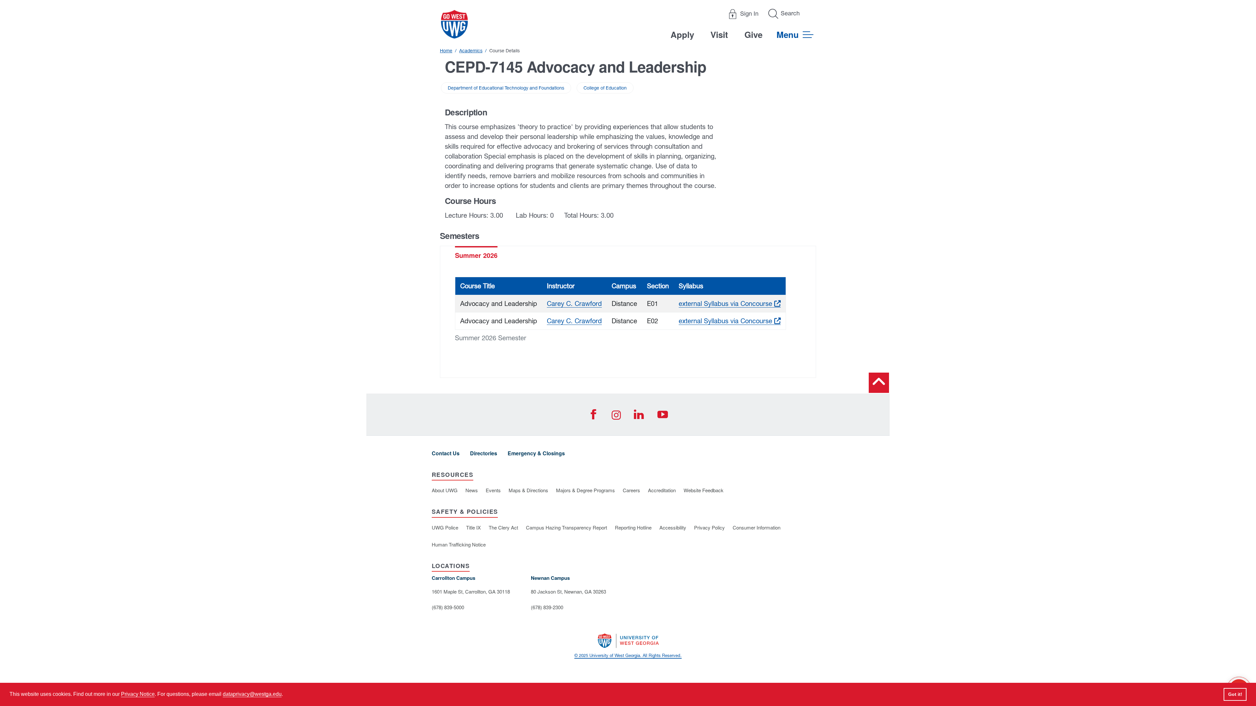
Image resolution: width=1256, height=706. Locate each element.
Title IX (473, 527)
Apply (682, 34)
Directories (483, 453)
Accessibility (672, 527)
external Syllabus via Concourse (730, 303)
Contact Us (446, 453)
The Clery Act (503, 527)
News (471, 490)
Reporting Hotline (633, 527)
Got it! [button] (1235, 694)
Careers (631, 490)
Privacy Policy (709, 527)
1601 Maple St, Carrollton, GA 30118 (471, 591)
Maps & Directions (528, 490)
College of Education (605, 88)
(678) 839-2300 (547, 607)
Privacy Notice (138, 694)
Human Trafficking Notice (459, 544)
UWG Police (445, 527)
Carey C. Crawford (574, 303)
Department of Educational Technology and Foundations (506, 88)
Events (493, 490)
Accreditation (662, 490)
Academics (470, 50)
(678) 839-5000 (448, 607)
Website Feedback (704, 490)
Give (753, 34)
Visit (719, 34)
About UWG (445, 490)
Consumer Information (756, 527)
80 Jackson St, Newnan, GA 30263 (568, 591)
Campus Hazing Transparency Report (566, 527)
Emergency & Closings (536, 453)
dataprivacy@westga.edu (252, 694)
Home (446, 50)
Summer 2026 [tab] (476, 255)
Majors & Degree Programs (585, 490)
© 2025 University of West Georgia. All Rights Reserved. (628, 655)
